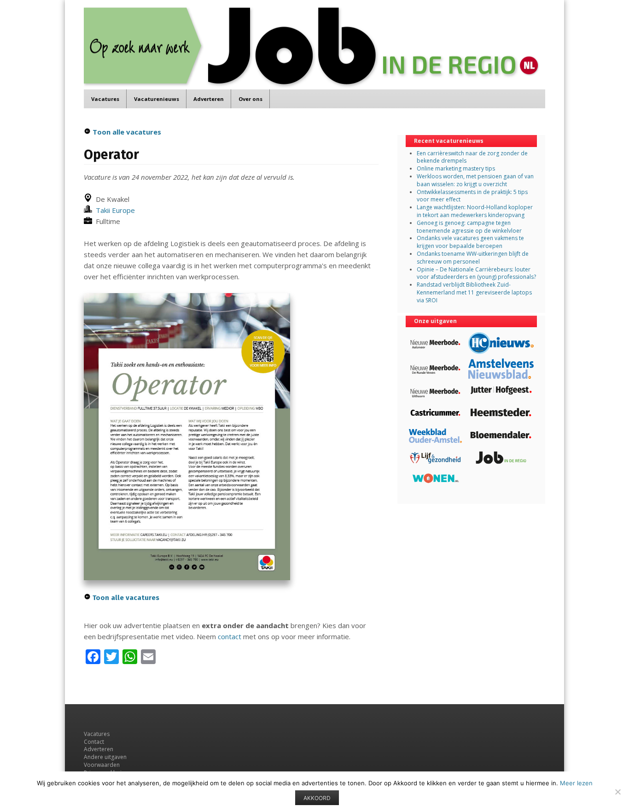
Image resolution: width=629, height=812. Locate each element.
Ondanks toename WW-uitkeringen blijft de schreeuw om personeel (473, 257)
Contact (94, 742)
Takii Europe (113, 210)
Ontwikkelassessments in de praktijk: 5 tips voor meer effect (472, 196)
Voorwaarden (102, 765)
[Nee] (617, 791)
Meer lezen (576, 783)
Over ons (250, 98)
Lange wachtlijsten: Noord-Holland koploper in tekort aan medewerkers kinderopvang (475, 211)
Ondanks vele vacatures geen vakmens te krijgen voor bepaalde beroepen (470, 242)
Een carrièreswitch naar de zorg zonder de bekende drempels (472, 157)
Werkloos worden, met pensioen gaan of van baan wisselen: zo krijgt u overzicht (475, 180)
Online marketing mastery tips (456, 168)
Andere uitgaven (105, 757)
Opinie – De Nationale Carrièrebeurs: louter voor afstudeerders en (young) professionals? (476, 273)
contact (229, 636)
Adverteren (208, 98)
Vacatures (105, 98)
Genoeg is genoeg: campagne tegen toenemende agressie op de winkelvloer (469, 227)
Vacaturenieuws (156, 98)
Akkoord (317, 797)
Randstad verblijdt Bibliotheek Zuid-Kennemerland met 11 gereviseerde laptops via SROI (474, 292)
